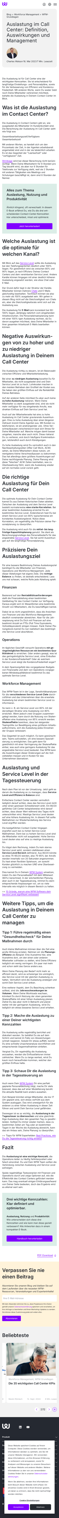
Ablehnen (40, 1507)
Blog (9, 14)
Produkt (6, 1437)
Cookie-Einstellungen (29, 1500)
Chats (34, 290)
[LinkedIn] (20, 1427)
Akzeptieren (18, 1507)
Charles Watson (15, 61)
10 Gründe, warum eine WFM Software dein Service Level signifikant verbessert (26, 893)
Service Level (27, 263)
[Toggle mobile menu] (55, 4)
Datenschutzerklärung (23, 1307)
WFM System (36, 872)
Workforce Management (26, 14)
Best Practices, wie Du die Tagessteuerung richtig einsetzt (29, 1137)
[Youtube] (28, 1427)
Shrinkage (7, 161)
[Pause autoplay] (54, 1409)
